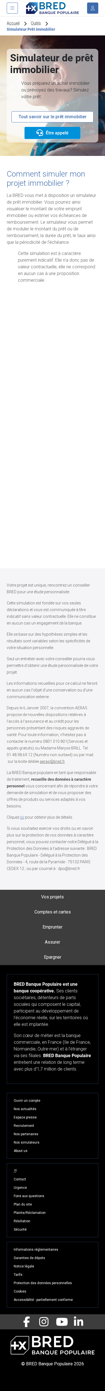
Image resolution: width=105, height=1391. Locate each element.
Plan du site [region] (23, 1204)
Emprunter (52, 927)
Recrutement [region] (24, 1126)
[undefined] (92, 8)
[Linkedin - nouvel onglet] (78, 1322)
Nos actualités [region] (25, 1109)
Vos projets (52, 897)
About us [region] (20, 1151)
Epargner (52, 957)
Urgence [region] (20, 1188)
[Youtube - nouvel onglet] (61, 1322)
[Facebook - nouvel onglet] (26, 1322)
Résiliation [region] (22, 1221)
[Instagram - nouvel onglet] (44, 1322)
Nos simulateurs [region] (26, 1142)
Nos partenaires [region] (26, 1134)
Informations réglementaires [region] (36, 1250)
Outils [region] (36, 23)
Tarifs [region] (18, 1275)
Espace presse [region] (25, 1117)
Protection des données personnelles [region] (43, 1283)
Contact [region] (20, 1179)
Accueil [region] (13, 23)
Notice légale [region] (24, 1266)
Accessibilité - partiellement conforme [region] (43, 1300)
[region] (15, 1171)
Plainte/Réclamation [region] (30, 1213)
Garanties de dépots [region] (29, 1258)
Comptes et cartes (52, 912)
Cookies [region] (20, 1291)
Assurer (52, 942)
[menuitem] (52, 897)
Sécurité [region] (20, 1229)
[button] (52, 133)
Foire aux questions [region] (29, 1196)
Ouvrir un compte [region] (27, 1101)
